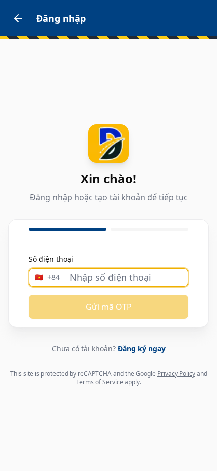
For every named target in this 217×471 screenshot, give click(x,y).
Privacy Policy (176, 373)
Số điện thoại (51, 259)
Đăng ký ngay (142, 348)
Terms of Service (99, 382)
